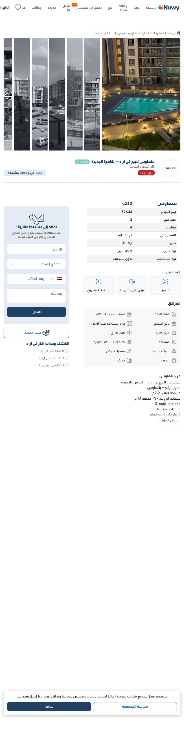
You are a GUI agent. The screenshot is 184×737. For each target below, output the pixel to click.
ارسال (37, 312)
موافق (49, 706)
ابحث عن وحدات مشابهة (24, 172)
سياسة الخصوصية (135, 706)
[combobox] (41, 264)
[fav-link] (18, 7)
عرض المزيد (169, 420)
